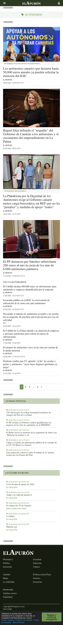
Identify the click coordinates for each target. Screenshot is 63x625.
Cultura (36, 567)
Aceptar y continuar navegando (51, 617)
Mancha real (11, 527)
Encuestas (37, 582)
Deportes (37, 563)
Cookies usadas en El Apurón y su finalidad (17, 620)
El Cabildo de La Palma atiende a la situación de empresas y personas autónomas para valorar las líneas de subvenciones (31, 333)
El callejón (11, 487)
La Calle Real (8, 582)
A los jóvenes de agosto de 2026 (20, 484)
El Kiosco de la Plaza (42, 574)
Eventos (36, 578)
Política (6, 563)
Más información (18, 622)
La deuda (10, 516)
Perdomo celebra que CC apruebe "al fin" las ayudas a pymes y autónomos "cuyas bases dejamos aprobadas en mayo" (30, 364)
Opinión (6, 574)
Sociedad (37, 559)
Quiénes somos (10, 593)
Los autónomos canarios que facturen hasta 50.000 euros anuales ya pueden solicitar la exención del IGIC (31, 72)
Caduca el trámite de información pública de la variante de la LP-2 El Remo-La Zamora (31, 443)
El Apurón (7, 80)
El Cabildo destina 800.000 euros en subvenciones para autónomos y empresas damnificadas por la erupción (29, 288)
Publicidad (7, 597)
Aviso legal (7, 609)
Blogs (5, 578)
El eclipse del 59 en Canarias (18, 505)
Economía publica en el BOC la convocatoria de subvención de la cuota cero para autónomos (26, 301)
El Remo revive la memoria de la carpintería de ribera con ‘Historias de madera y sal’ (31, 433)
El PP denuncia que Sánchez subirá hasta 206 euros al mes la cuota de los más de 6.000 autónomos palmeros (29, 265)
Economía (7, 567)
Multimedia (8, 589)
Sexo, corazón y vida (16, 509)
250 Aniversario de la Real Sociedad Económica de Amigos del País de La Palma (28, 413)
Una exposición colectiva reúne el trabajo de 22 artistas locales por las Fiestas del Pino (30, 453)
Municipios (8, 559)
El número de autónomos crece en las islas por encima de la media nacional (30, 349)
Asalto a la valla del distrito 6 (19, 495)
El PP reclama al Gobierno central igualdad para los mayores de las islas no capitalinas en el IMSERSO (28, 423)
